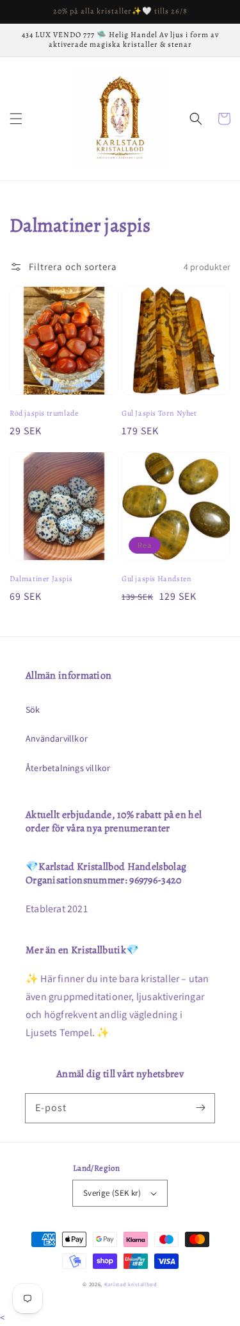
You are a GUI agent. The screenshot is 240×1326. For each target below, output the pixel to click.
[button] (16, 119)
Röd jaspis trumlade (44, 413)
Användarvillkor (57, 738)
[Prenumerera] (200, 1108)
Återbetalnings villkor (68, 768)
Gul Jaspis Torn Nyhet (159, 413)
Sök (33, 709)
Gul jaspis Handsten (156, 579)
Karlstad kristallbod (130, 1284)
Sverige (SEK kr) (112, 1192)
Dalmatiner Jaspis (41, 579)
